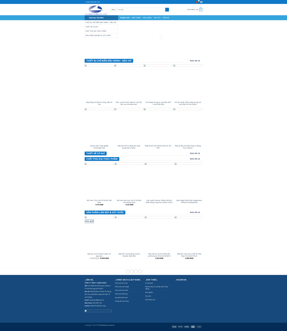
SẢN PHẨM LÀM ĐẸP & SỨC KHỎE (98, 35)
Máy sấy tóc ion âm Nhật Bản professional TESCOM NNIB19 (159, 255)
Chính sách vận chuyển (122, 287)
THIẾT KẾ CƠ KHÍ (91, 27)
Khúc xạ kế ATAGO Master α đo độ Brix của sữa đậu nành (129, 103)
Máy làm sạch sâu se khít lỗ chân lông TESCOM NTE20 (189, 255)
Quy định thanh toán (121, 297)
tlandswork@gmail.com (96, 300)
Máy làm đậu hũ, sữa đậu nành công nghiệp (156, 288)
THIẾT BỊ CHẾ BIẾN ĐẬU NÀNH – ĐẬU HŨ (100, 22)
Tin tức (157, 18)
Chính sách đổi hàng (121, 294)
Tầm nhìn (148, 296)
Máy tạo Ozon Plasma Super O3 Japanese (99, 255)
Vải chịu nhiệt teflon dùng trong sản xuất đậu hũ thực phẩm (188, 103)
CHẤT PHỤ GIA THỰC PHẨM (95, 31)
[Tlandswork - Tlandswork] (96, 9)
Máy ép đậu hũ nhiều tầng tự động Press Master (188, 147)
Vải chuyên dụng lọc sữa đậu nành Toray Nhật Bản (158, 103)
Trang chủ (125, 18)
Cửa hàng (147, 18)
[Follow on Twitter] (132, 271)
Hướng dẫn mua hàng (122, 301)
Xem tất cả (195, 60)
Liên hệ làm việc (150, 300)
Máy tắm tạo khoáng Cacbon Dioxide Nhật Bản (129, 255)
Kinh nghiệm (149, 292)
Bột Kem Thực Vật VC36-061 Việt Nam (99, 201)
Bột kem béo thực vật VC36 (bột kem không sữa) (129, 201)
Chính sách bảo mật (121, 283)
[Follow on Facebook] (127, 271)
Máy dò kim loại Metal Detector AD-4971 (158, 147)
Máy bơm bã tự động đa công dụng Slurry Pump (128, 147)
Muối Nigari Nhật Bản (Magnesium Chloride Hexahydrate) (189, 201)
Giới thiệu (136, 18)
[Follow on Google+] (136, 271)
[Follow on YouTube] (140, 271)
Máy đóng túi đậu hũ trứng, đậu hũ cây (99, 103)
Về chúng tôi (149, 283)
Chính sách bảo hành (121, 290)
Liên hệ (166, 18)
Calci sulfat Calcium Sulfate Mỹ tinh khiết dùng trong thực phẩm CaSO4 (159, 201)
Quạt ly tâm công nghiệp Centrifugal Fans (99, 147)
